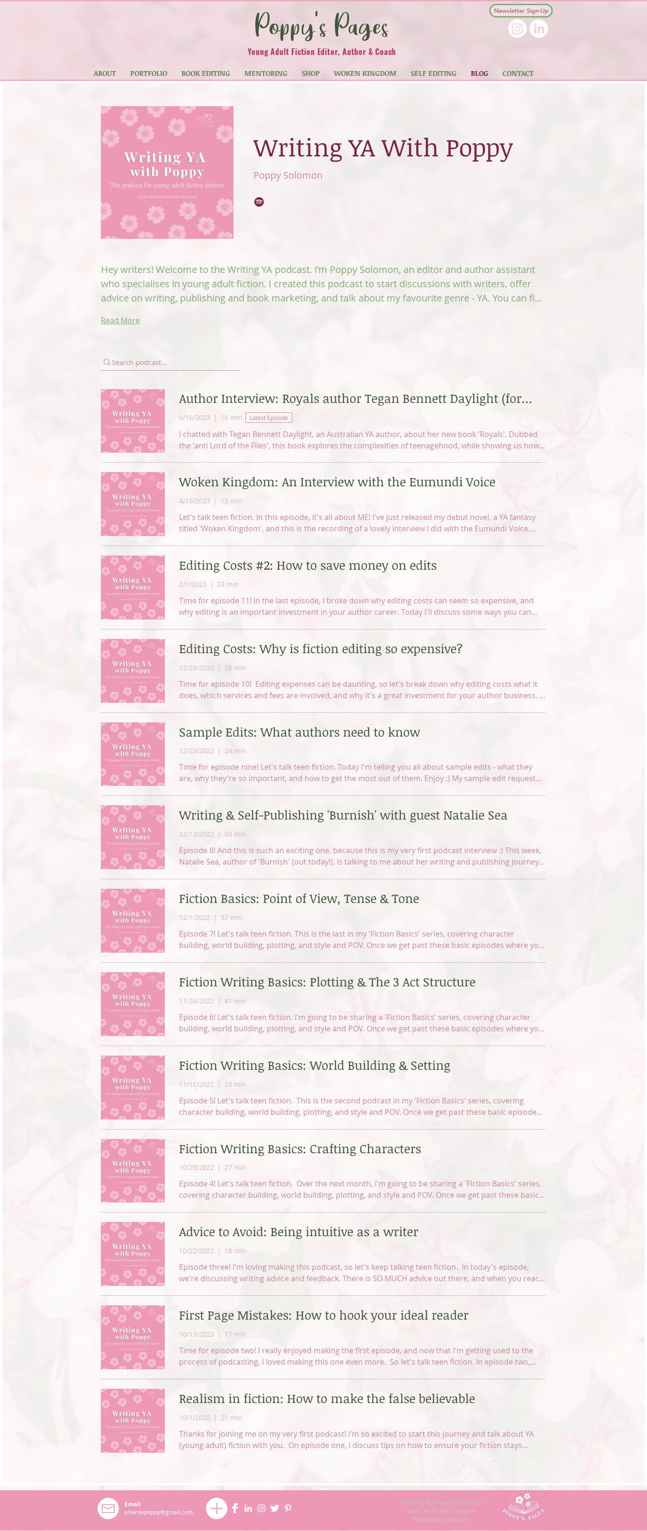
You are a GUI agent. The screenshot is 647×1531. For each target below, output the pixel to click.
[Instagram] (517, 28)
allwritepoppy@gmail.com (159, 1512)
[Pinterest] (288, 1508)
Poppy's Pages (322, 25)
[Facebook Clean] (235, 1508)
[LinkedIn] (539, 28)
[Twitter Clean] (275, 1508)
